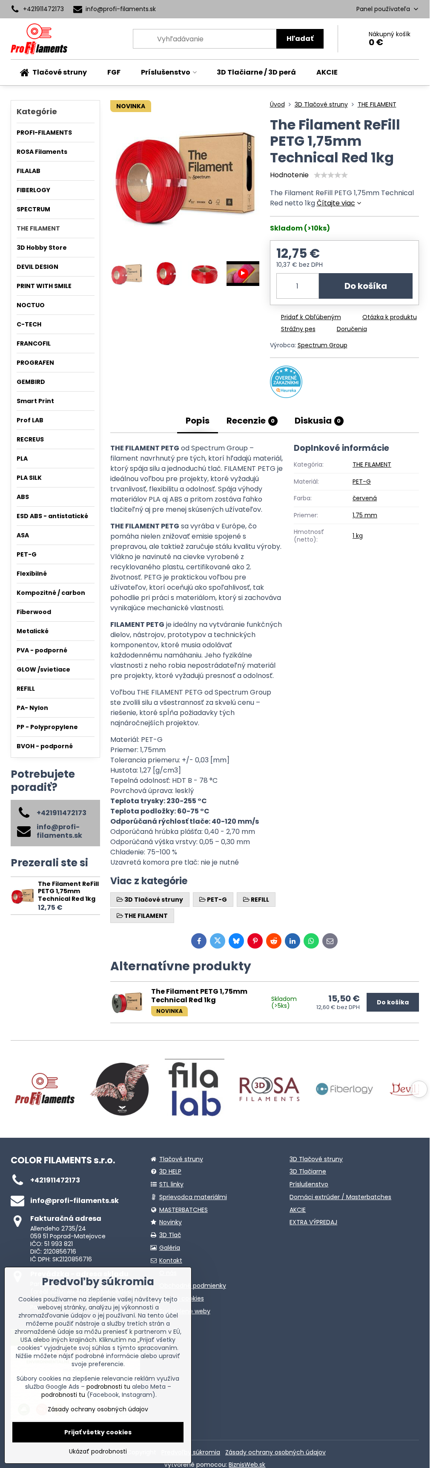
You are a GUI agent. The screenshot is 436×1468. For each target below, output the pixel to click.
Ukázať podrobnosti (98, 1452)
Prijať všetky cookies (98, 1432)
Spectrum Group (322, 345)
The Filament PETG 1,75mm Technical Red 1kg (199, 995)
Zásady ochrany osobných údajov (275, 1452)
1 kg (358, 535)
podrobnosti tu (108, 1386)
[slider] (331, 175)
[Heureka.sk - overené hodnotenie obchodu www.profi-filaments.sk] (286, 396)
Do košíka (365, 286)
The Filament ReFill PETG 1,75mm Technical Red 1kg (68, 891)
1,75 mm (365, 515)
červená (365, 498)
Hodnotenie (289, 175)
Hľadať (300, 38)
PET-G (362, 481)
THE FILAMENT (372, 464)
